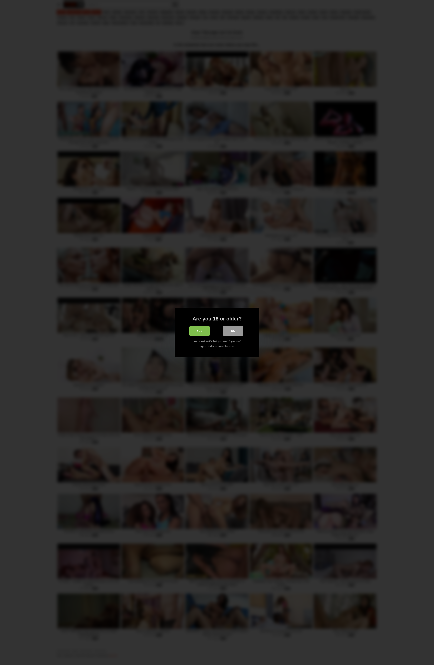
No (233, 330)
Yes (199, 330)
